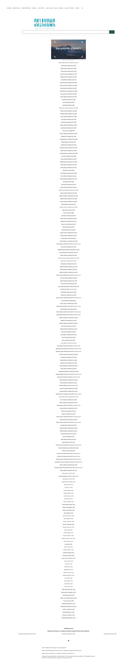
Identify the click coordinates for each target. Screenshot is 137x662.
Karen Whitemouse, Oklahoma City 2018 (68, 252)
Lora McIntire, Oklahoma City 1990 (68, 122)
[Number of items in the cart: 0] (82, 8)
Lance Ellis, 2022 (68, 544)
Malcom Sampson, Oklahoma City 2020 (68, 323)
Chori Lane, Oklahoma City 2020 (68, 326)
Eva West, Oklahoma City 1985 (68, 99)
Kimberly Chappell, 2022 (68, 552)
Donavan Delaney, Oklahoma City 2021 (68, 408)
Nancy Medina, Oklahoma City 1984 (68, 96)
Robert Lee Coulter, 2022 (68, 555)
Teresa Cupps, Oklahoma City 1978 (68, 71)
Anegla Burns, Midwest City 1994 (68, 136)
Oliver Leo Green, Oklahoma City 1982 (68, 85)
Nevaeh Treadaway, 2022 (68, 524)
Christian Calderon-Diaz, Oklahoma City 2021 (68, 447)
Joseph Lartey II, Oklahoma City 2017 (68, 232)
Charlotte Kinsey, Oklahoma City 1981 (68, 82)
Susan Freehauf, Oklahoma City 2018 (68, 255)
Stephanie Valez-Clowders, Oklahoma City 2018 (68, 249)
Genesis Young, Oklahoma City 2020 (68, 362)
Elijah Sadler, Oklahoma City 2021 (68, 439)
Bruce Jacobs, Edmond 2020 (68, 340)
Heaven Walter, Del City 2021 (68, 442)
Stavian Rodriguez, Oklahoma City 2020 (68, 379)
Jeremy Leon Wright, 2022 (69, 510)
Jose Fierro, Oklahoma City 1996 (68, 156)
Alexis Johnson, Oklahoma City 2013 (68, 218)
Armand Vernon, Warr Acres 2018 (68, 238)
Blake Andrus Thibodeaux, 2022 (68, 592)
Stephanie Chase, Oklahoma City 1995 (68, 147)
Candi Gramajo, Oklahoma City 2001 (68, 187)
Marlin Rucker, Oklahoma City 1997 (68, 164)
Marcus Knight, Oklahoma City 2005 (68, 193)
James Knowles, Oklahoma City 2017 (68, 235)
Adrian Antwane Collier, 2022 (68, 589)
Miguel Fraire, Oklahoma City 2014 (68, 221)
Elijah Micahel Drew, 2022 (68, 612)
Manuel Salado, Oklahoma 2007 (68, 204)
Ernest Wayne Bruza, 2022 (69, 595)
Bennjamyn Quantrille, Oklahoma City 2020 (68, 371)
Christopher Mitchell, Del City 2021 (68, 433)
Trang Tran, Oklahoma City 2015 (68, 224)
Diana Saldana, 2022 (68, 513)
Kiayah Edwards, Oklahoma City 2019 (68, 280)
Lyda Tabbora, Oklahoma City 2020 (68, 334)
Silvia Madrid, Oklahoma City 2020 (68, 292)
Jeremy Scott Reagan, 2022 (68, 507)
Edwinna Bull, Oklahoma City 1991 (68, 127)
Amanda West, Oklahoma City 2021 (68, 425)
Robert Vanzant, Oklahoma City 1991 (68, 125)
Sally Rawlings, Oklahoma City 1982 (68, 88)
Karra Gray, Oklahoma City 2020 (68, 331)
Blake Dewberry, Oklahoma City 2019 (68, 269)
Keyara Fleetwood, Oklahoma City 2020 (69, 402)
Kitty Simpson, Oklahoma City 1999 (68, 173)
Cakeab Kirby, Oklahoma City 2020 (68, 320)
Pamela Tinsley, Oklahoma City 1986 (68, 110)
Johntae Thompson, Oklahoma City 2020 (68, 354)
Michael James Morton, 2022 (68, 603)
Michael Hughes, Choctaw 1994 (68, 142)
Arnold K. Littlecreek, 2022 (68, 609)
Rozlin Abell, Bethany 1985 (69, 105)
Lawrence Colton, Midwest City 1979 (68, 74)
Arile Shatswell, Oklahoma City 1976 (68, 68)
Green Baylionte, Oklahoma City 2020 (68, 360)
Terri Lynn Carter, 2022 (68, 600)
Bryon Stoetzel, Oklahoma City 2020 (68, 399)
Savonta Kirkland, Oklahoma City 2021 (68, 419)
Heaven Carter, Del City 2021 (68, 450)
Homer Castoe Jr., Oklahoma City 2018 (68, 241)
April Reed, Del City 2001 (68, 181)
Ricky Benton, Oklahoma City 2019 (68, 263)
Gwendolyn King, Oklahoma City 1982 (68, 91)
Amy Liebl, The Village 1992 (68, 130)
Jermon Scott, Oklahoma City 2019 (68, 283)
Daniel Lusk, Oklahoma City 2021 (68, 411)
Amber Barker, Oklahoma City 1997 (68, 167)
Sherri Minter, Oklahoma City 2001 (68, 176)
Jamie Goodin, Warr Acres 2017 (68, 229)
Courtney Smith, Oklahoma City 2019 (68, 277)
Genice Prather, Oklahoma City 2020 (68, 382)
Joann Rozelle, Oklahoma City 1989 (68, 116)
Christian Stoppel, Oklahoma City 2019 (68, 266)
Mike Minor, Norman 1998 (68, 170)
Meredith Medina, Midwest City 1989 (68, 113)
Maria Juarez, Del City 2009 (68, 210)
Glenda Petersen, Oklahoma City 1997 (68, 161)
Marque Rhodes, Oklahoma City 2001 (68, 178)
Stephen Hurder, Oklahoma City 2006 (68, 198)
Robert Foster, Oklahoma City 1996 (68, 150)
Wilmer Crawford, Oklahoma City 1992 (68, 133)
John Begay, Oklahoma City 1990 (68, 119)
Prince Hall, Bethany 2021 (68, 436)
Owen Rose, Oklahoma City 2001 (68, 184)
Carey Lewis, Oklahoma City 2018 (68, 246)
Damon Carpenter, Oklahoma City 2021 (68, 464)
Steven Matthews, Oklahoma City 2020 (68, 391)
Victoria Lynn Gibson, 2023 (68, 614)
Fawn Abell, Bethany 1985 (68, 102)
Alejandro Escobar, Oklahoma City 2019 (68, 272)
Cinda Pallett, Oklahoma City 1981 (68, 79)
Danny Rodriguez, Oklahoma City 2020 (68, 365)
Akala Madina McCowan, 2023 (68, 617)
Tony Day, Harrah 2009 (68, 212)
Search (111, 32)
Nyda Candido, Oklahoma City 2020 (68, 309)
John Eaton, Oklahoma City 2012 (68, 215)
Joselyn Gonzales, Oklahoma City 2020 (68, 388)
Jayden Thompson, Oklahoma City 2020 (68, 317)
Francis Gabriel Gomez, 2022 (68, 504)
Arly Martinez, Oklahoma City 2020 (68, 357)
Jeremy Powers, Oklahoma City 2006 (68, 201)
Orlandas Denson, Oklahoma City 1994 (68, 139)
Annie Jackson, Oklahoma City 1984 (68, 93)
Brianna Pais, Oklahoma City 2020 (68, 294)
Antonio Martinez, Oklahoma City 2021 (68, 428)
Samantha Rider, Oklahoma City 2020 (68, 328)
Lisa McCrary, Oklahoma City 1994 (68, 144)
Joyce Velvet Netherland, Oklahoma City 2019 (68, 286)
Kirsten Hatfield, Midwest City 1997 (68, 159)
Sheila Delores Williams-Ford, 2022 (68, 606)
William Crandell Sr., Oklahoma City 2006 (68, 195)
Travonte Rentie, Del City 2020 (69, 337)
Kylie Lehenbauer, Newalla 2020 (68, 300)
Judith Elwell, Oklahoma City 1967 (68, 65)
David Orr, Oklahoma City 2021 (69, 413)
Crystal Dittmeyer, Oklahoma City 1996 (68, 153)
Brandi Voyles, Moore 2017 (69, 226)
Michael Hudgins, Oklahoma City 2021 (68, 430)
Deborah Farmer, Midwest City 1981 (68, 76)
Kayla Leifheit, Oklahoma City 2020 (68, 368)
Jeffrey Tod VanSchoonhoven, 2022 (68, 597)
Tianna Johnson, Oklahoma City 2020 (68, 303)
